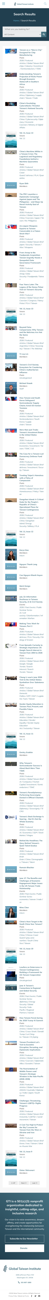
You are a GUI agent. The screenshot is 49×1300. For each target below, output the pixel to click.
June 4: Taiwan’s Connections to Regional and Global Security (30, 988)
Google (22, 664)
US (32, 448)
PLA (36, 175)
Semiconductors (27, 69)
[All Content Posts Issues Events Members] (22, 34)
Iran (27, 1143)
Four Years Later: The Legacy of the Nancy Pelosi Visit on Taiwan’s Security (31, 287)
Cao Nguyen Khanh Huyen (30, 575)
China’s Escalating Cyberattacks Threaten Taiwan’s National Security (31, 105)
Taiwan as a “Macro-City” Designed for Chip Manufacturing (30, 52)
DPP (29, 696)
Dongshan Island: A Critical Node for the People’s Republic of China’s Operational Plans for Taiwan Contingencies (31, 504)
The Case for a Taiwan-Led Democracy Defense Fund (31, 455)
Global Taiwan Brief (35, 63)
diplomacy (23, 1002)
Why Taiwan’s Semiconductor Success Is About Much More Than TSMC (30, 767)
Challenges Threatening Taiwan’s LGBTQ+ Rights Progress (30, 1103)
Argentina (23, 346)
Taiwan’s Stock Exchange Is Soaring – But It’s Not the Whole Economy (31, 819)
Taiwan (28, 98)
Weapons (29, 247)
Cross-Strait (31, 1031)
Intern (21, 555)
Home (16, 20)
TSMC (38, 69)
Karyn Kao (24, 550)
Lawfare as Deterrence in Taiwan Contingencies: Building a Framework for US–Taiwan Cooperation (30, 971)
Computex (27, 782)
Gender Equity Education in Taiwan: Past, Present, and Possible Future (31, 706)
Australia (31, 1090)
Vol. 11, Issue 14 (26, 133)
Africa (21, 95)
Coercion (29, 218)
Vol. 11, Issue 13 (26, 308)
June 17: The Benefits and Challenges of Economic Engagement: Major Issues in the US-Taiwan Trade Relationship (30, 883)
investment (38, 66)
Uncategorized (25, 378)
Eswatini (29, 1063)
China (21, 119)
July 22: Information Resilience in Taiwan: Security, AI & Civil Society (31, 599)
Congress (32, 300)
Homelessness (25, 491)
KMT (34, 696)
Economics (23, 446)
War (21, 247)
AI (20, 613)
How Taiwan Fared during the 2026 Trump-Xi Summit (31, 1019)
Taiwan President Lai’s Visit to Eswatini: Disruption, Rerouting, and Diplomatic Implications (30, 1046)
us (20, 902)
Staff (21, 389)
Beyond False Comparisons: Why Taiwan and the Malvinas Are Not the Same (31, 331)
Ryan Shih (23, 183)
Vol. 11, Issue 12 (26, 531)
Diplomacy (30, 95)
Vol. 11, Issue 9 (25, 1151)
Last (33, 1183)
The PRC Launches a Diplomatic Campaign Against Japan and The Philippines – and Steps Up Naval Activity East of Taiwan (31, 200)
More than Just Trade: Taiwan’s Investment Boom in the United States (31, 432)
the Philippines (31, 221)
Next (23, 1183)
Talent (32, 862)
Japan (37, 218)
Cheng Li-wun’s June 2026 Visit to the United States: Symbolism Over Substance (31, 680)
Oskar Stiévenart (26, 1170)
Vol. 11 (22, 138)
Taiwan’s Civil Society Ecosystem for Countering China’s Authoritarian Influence (30, 369)
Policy (35, 491)
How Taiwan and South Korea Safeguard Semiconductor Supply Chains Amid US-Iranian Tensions (30, 403)
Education (23, 720)
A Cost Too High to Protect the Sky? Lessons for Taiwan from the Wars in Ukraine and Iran (31, 1129)
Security (29, 244)
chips (21, 66)
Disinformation (33, 615)
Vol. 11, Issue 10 (26, 948)
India (25, 1093)
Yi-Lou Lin (23, 354)
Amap (21, 274)
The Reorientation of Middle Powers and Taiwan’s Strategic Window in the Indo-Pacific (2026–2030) (31, 1074)
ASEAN (22, 1090)
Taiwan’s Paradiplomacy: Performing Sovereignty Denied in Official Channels (31, 795)
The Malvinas (36, 348)
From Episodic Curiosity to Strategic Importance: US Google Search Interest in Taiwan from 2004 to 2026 (30, 649)
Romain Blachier (26, 867)
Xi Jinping (34, 1037)
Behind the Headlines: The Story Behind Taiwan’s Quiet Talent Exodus (30, 843)
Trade (35, 98)
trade (39, 899)
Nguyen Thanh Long (28, 564)
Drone (22, 1143)
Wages (30, 835)
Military (31, 526)
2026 (21, 60)
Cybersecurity (31, 119)
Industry (28, 66)
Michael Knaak (25, 383)
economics (23, 899)
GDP (35, 832)
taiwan (33, 899)
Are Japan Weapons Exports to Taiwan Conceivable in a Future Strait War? (29, 230)
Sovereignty (35, 808)
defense (29, 175)
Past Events (30, 607)
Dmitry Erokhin (26, 752)
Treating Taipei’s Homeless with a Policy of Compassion (31, 478)
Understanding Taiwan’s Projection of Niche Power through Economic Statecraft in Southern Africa (30, 79)
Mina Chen (24, 907)
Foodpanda (32, 276)
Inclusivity (28, 728)
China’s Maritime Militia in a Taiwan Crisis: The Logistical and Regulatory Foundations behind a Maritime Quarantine (30, 156)
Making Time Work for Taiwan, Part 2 (29, 624)
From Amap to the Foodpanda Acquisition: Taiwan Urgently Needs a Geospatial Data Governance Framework (30, 257)
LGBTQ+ (32, 1117)
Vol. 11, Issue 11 (26, 734)
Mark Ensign (24, 586)
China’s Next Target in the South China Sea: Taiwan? (30, 922)
